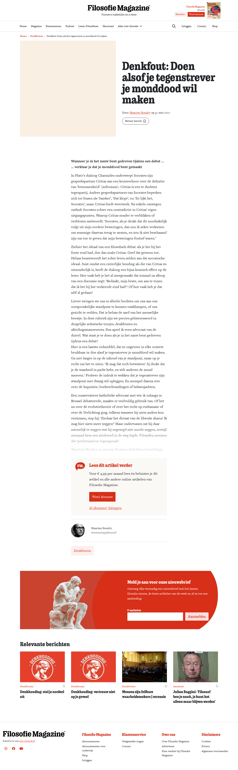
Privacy (206, 746)
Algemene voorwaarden (215, 751)
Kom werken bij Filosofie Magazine (176, 753)
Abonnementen (91, 741)
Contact (201, 26)
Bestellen (180, 14)
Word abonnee (196, 14)
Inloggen (87, 760)
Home (23, 36)
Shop (215, 26)
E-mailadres (134, 610)
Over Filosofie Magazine (175, 741)
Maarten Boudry (140, 112)
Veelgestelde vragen (133, 741)
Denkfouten (36, 36)
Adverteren (168, 746)
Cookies (206, 741)
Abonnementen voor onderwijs (93, 748)
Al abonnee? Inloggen (105, 507)
